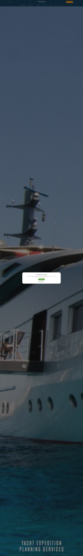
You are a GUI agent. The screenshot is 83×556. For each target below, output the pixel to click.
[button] (41, 281)
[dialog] (41, 278)
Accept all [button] (41, 279)
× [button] (59, 273)
